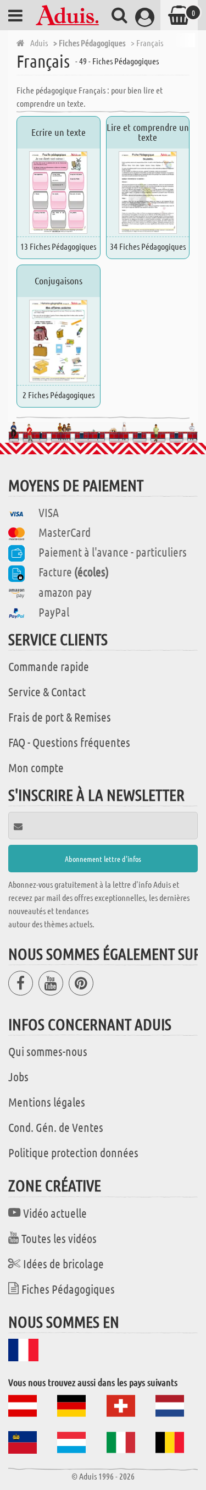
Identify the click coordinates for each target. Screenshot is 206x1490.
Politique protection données (73, 1152)
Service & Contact (47, 691)
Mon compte (36, 767)
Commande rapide (48, 666)
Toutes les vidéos (59, 1238)
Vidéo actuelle (55, 1213)
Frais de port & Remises (59, 717)
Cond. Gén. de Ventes (55, 1127)
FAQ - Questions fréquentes (69, 742)
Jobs (18, 1076)
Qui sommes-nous (47, 1051)
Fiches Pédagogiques (68, 1289)
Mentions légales (46, 1102)
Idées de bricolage (63, 1263)
